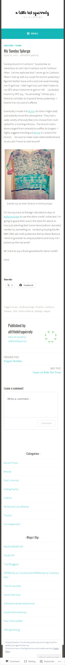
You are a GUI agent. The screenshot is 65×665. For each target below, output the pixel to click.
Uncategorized (12, 524)
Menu (34, 33)
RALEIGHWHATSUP (13, 546)
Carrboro (49, 307)
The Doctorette (12, 586)
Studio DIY (9, 555)
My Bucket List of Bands (16, 506)
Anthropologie (12, 216)
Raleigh (38, 311)
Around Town (13, 45)
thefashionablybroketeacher (19, 603)
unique (47, 311)
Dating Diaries (11, 489)
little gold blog (12, 629)
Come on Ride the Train (47, 370)
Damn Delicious (12, 594)
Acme (31, 111)
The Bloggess (11, 564)
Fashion (8, 311)
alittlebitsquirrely (29, 55)
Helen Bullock (25, 311)
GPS (15, 311)
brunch (39, 307)
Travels (8, 515)
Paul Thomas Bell (13, 621)
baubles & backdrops (15, 612)
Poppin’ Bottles (13, 359)
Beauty (8, 471)
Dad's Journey (11, 480)
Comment (46, 423)
